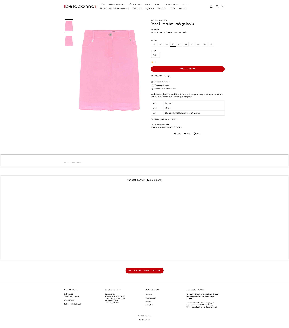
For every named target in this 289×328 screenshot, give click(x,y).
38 (167, 44)
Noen (185, 4)
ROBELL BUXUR (153, 4)
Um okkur (149, 294)
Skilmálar (149, 301)
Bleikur (155, 55)
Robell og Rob (159, 20)
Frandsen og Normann (114, 8)
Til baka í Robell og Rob (146, 270)
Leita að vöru (150, 305)
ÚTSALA (183, 8)
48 (198, 44)
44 (186, 44)
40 (173, 44)
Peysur (162, 8)
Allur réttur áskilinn (144, 319)
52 (211, 44)
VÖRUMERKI (134, 4)
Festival (138, 8)
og (174, 127)
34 (154, 44)
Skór (172, 8)
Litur (153, 51)
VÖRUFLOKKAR (117, 4)
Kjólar (150, 8)
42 (179, 44)
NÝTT (102, 4)
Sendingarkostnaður (166, 32)
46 (192, 44)
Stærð (154, 40)
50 (205, 44)
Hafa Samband (151, 298)
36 (160, 44)
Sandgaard (171, 4)
